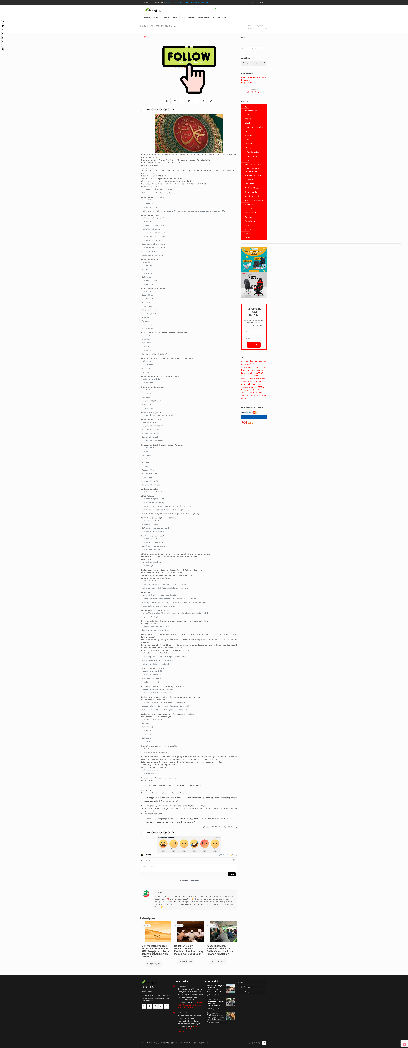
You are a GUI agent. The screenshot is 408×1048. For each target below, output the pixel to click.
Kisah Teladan (251, 192)
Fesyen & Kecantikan (254, 127)
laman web (249, 376)
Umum (247, 238)
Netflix (264, 378)
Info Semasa (251, 156)
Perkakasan (250, 221)
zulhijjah (243, 398)
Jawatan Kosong (253, 164)
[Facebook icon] (255, 2)
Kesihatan (249, 184)
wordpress (254, 395)
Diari (247, 115)
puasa (258, 381)
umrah (248, 395)
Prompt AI (249, 229)
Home (249, 26)
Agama (260, 26)
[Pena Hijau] (153, 10)
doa (259, 364)
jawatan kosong (250, 370)
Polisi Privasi (244, 987)
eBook (247, 123)
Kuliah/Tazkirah (252, 196)
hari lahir (252, 367)
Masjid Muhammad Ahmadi (253, 77)
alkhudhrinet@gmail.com (196, 2)
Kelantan (249, 180)
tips (255, 387)
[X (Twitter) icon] (258, 2)
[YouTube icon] (260, 2)
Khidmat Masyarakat (255, 188)
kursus (243, 376)
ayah (243, 365)
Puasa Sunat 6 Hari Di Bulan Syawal (188, 1029)
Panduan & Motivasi (254, 213)
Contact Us (243, 992)
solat (265, 384)
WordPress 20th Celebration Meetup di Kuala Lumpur (190, 1005)
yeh (260, 395)
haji (247, 367)
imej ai (258, 367)
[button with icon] (243, 63)
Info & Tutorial (252, 152)
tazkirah (244, 387)
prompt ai (251, 381)
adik (246, 361)
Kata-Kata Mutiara (254, 175)
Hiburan (248, 144)
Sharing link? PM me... (254, 92)
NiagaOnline (246, 83)
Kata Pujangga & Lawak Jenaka (252, 170)
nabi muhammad (255, 378)
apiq (256, 361)
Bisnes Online (251, 111)
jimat (261, 370)
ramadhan (248, 384)
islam (263, 367)
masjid (243, 378)
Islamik (248, 160)
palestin (244, 381)
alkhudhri (159, 892)
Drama (248, 119)
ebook (263, 364)
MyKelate (245, 80)
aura (264, 361)
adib (242, 361)
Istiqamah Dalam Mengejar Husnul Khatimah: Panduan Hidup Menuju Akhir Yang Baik (188, 949)
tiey (251, 387)
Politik (248, 225)
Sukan (247, 234)
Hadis (247, 140)
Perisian (248, 217)
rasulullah (258, 384)
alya (251, 361)
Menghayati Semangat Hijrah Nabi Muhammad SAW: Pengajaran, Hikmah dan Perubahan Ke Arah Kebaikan (156, 951)
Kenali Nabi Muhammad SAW (255, 28)
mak (256, 376)
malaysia (262, 376)
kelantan (258, 373)
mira (248, 378)
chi (247, 365)
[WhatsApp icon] (252, 2)
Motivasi (249, 204)
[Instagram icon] (263, 2)
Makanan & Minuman (254, 200)
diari (253, 364)
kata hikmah (246, 373)
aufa (260, 361)
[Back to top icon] (264, 1043)
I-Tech (248, 148)
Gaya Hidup (250, 135)
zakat (264, 395)
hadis (243, 367)
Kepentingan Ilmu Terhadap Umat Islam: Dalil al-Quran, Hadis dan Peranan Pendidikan (220, 949)
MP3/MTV (249, 209)
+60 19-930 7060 (174, 2)
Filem (247, 131)
